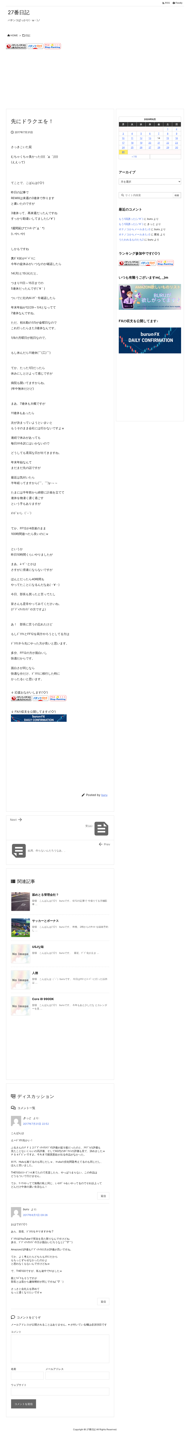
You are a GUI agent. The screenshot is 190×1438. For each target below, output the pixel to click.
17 (123, 142)
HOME (14, 35)
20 (149, 142)
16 (176, 138)
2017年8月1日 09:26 (35, 1215)
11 (132, 138)
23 (176, 142)
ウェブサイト (19, 1384)
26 (141, 147)
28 (159, 147)
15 (167, 138)
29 (167, 147)
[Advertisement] (95, 79)
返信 (103, 1195)
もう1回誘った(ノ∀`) (131, 218)
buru (104, 795)
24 (123, 147)
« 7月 (134, 156)
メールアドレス (54, 1368)
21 (159, 142)
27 (150, 147)
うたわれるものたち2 (131, 239)
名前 (13, 1368)
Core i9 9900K (43, 999)
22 (167, 142)
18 (132, 142)
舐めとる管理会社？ (45, 894)
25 (132, 147)
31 (123, 152)
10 (123, 138)
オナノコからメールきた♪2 (134, 229)
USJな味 (38, 947)
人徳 (35, 973)
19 (141, 142)
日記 (27, 35)
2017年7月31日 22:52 (36, 1123)
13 (150, 138)
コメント (16, 1331)
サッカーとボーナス (45, 921)
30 (176, 147)
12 (141, 138)
